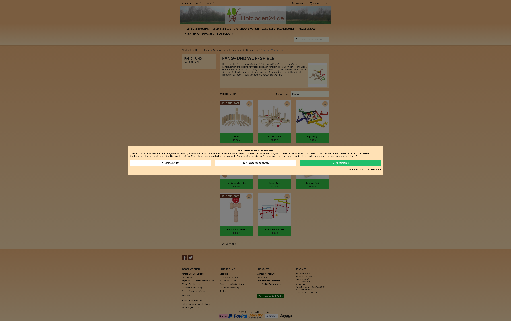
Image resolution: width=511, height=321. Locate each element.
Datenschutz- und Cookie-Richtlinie (365, 169)
